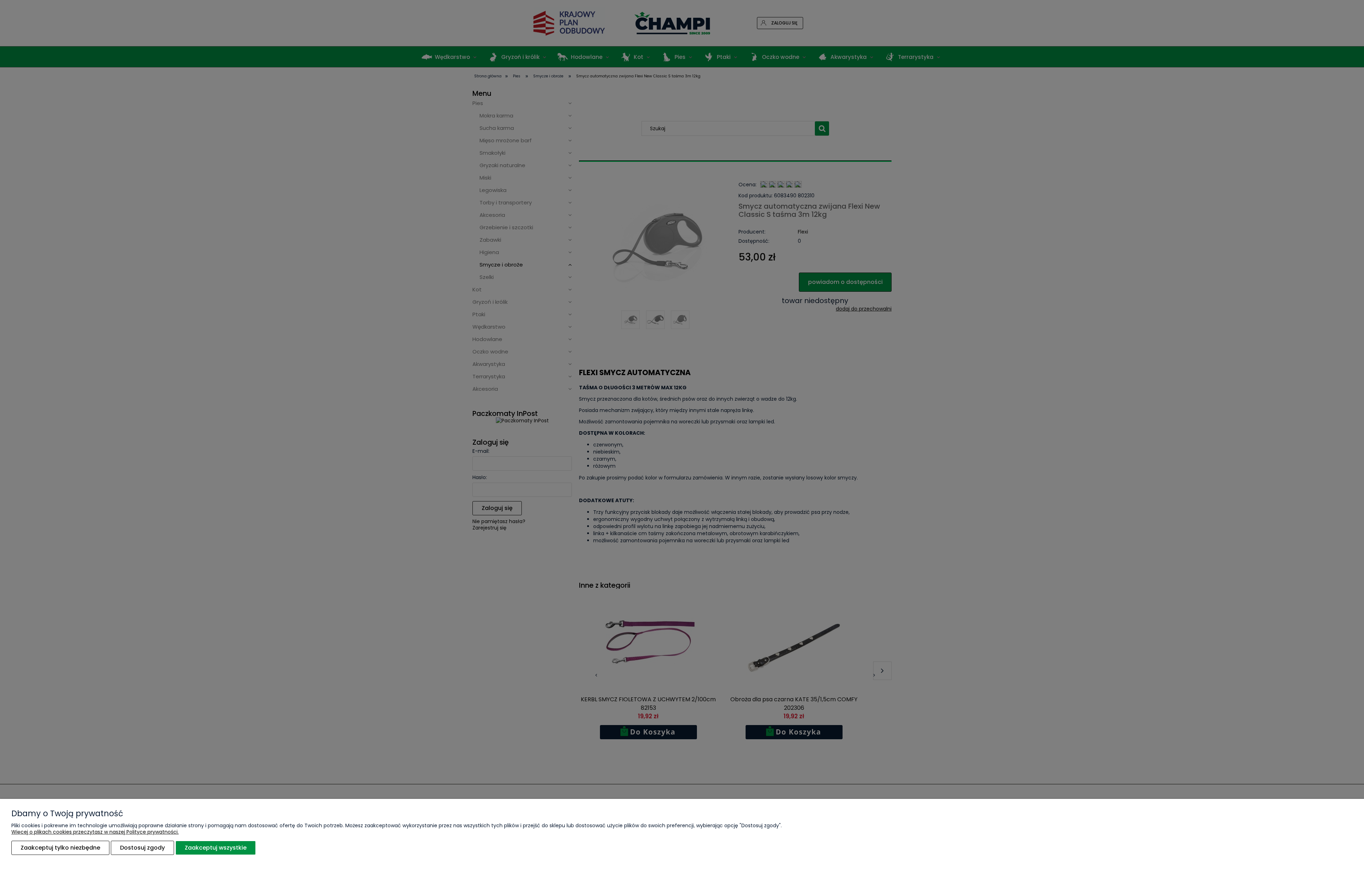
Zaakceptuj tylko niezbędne (60, 848)
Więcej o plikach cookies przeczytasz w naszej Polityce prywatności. (95, 831)
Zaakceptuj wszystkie (216, 848)
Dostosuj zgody (142, 848)
